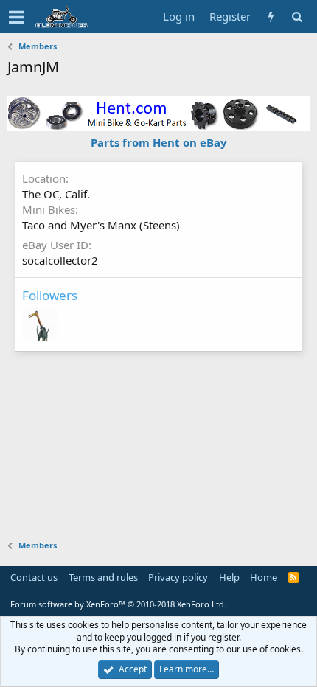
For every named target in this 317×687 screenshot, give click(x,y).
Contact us (34, 577)
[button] (16, 17)
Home (263, 577)
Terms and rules (103, 577)
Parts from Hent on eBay (159, 142)
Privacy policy (178, 577)
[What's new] (271, 16)
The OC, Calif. (56, 193)
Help (229, 577)
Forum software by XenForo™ (118, 604)
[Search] (297, 16)
